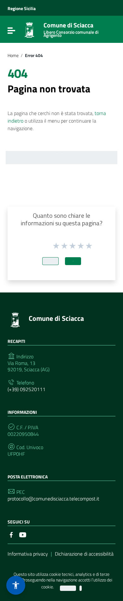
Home (13, 55)
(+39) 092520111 (26, 389)
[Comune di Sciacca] (29, 29)
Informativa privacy (28, 554)
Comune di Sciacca (71, 28)
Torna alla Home (59, 153)
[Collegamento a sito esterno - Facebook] (11, 534)
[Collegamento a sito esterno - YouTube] (22, 534)
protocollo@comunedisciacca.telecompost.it (53, 499)
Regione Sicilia (22, 8)
